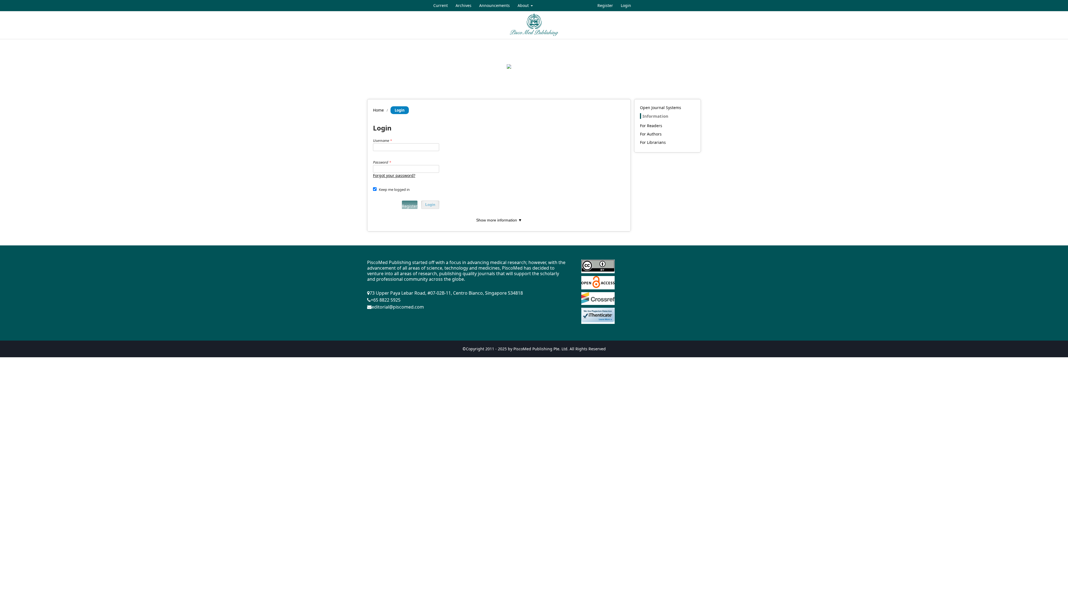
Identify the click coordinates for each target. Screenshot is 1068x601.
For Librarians (653, 142)
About (524, 5)
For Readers (651, 125)
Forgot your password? (394, 175)
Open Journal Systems (660, 107)
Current (440, 5)
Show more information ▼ (499, 220)
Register (605, 5)
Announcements (494, 5)
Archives (463, 5)
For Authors (651, 134)
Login (626, 5)
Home (378, 110)
